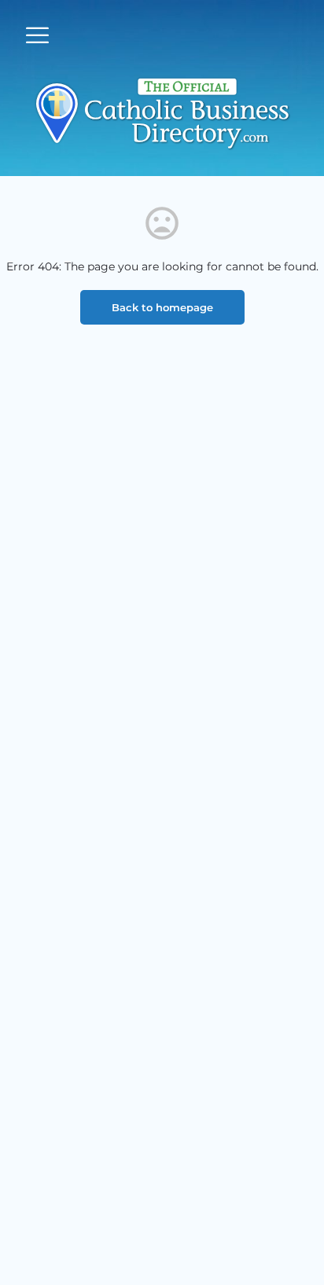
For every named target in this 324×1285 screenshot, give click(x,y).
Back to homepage (162, 307)
